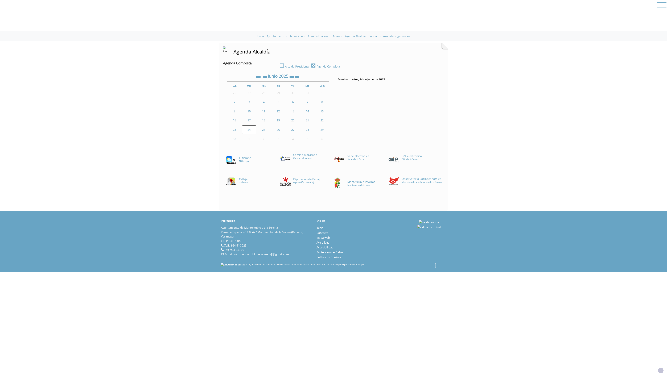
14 (307, 111)
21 (307, 120)
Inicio (260, 36)
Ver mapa (227, 236)
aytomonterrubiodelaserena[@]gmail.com (261, 254)
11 (263, 111)
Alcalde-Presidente (294, 66)
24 (249, 130)
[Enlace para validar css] (429, 222)
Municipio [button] (296, 36)
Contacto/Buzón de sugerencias (389, 36)
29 (322, 130)
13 (292, 111)
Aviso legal (323, 242)
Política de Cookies (328, 257)
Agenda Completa (325, 66)
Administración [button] (318, 36)
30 (234, 139)
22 (322, 120)
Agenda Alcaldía (355, 36)
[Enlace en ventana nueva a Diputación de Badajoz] (233, 264)
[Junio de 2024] (258, 76)
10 (249, 111)
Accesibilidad (325, 247)
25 (263, 130)
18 (263, 120)
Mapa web (323, 238)
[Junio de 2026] (292, 76)
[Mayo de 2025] (265, 76)
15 (322, 111)
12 (278, 111)
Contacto (322, 233)
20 (292, 120)
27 (292, 130)
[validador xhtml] (429, 227)
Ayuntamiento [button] (276, 36)
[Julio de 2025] (297, 76)
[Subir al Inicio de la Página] (661, 370)
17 (249, 120)
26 (278, 130)
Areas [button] (336, 36)
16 (234, 120)
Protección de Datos (329, 252)
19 (278, 120)
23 (234, 130)
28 (307, 130)
